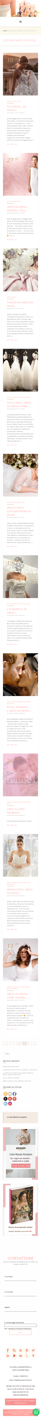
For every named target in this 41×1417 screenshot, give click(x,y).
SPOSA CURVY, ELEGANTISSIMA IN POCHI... (19, 511)
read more (10, 239)
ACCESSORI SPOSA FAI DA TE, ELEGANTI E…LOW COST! (20, 1070)
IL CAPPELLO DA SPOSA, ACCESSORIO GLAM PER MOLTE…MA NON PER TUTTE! (18, 1074)
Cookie (26, 1414)
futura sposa (21, 397)
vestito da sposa (12, 989)
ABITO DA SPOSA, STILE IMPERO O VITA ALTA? (17, 1081)
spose (9, 804)
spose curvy (21, 502)
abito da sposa (12, 101)
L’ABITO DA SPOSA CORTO (11, 1066)
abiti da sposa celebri (14, 702)
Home (5, 31)
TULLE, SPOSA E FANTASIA (11, 1078)
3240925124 (24, 1376)
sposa (19, 101)
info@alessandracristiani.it (23, 1380)
